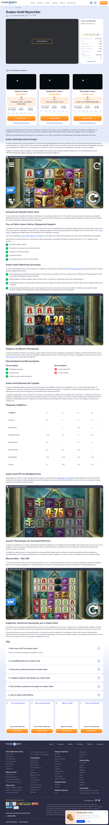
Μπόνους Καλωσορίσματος (13, 782)
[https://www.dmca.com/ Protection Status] (9, 808)
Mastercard (83, 752)
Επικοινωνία (100, 744)
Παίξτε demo (41, 41)
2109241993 (11, 816)
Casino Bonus (9, 774)
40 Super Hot (34, 765)
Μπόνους (62, 3)
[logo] (9, 3)
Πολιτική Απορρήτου (23, 822)
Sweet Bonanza (34, 790)
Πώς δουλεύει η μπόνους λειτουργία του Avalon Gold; (31, 686)
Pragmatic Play (59, 771)
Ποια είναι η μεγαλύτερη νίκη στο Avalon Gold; (28, 669)
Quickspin (57, 773)
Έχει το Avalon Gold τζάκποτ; (22, 695)
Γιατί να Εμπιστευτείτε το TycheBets (89, 790)
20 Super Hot (34, 762)
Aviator (32, 770)
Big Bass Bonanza (35, 775)
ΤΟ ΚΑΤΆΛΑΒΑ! (81, 821)
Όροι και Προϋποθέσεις (11, 822)
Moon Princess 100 (35, 785)
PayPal (81, 757)
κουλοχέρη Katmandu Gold (76, 269)
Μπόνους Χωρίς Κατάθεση (13, 779)
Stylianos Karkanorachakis (19, 15)
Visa (56, 792)
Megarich (82, 770)
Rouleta (57, 787)
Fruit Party (33, 777)
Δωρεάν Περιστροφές (11, 777)
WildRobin (82, 782)
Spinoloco (82, 767)
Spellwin (82, 765)
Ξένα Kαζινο (55, 3)
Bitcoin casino (10, 754)
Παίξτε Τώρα (54, 118)
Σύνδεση (103, 2)
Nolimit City (58, 764)
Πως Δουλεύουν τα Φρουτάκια (38, 752)
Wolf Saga (33, 792)
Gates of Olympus (35, 780)
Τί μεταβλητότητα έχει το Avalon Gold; (25, 661)
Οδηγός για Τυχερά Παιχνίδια (13, 790)
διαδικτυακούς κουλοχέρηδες (65, 478)
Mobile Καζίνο (9, 756)
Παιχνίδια (47, 3)
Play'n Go (57, 766)
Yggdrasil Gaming (60, 778)
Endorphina (58, 756)
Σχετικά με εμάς (71, 3)
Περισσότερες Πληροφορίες (54, 123)
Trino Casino (83, 762)
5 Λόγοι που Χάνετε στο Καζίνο (14, 787)
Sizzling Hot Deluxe (35, 787)
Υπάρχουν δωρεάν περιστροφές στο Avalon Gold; (30, 678)
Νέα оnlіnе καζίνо (10, 759)
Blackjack (57, 784)
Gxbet (81, 775)
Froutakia (11, 7)
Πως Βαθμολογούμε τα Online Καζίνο (89, 793)
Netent (57, 761)
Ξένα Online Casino (11, 761)
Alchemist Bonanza (35, 767)
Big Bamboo (33, 772)
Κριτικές (33, 3)
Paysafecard (83, 754)
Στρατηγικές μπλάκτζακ (12, 792)
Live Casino (9, 766)
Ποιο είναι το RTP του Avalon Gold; (23, 648)
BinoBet (82, 780)
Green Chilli (33, 782)
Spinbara (82, 772)
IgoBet (81, 777)
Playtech (57, 769)
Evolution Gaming (60, 759)
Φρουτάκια (40, 3)
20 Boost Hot (34, 760)
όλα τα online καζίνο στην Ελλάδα (32, 236)
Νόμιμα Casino (10, 764)
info (89, 821)
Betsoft (57, 754)
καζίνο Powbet (10, 357)
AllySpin (82, 785)
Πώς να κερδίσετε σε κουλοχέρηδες (39, 754)
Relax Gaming (59, 776)
